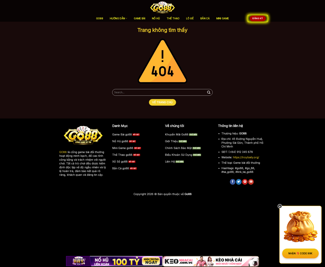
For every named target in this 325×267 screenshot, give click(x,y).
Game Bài (139, 18)
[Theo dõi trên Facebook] (232, 182)
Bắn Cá (205, 18)
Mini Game (222, 18)
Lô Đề (190, 18)
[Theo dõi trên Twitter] (239, 182)
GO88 (63, 152)
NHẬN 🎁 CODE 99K (300, 253)
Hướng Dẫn (117, 18)
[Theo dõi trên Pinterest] (245, 182)
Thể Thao (173, 18)
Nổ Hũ (156, 18)
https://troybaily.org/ (246, 157)
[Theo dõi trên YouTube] (251, 182)
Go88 (99, 18)
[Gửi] (208, 92)
